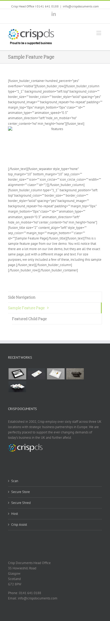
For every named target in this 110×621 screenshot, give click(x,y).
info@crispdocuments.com (81, 6)
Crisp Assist (19, 524)
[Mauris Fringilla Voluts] (36, 373)
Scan (14, 481)
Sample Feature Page (26, 307)
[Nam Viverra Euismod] (75, 373)
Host (14, 513)
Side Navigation (22, 297)
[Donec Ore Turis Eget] (17, 373)
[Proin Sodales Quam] (55, 373)
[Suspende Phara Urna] (36, 386)
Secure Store (20, 492)
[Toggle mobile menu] (99, 33)
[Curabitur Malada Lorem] (17, 386)
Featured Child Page (29, 318)
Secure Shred (21, 502)
